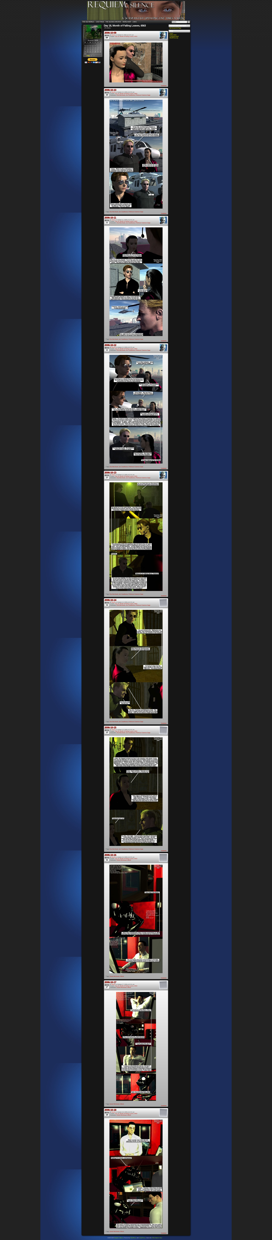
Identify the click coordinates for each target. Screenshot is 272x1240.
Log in (171, 33)
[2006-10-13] (136, 590)
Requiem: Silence (139, 11)
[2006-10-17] (136, 1100)
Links (135, 22)
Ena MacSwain (121, 95)
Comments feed (174, 36)
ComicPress (142, 1237)
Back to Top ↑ (159, 1237)
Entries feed (172, 35)
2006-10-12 (110, 345)
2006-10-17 (110, 982)
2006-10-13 (110, 472)
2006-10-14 (110, 600)
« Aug (87, 55)
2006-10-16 (110, 854)
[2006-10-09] (136, 82)
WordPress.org (173, 38)
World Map (127, 22)
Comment (164, 85)
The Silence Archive (113, 22)
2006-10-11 (110, 217)
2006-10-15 (110, 727)
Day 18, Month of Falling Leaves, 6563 (126, 36)
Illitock (129, 860)
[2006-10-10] (136, 208)
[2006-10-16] (136, 972)
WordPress (133, 1237)
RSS (153, 1237)
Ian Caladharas (130, 95)
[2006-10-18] (136, 1228)
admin (113, 35)
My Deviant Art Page (175, 28)
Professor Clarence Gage (143, 95)
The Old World (88, 22)
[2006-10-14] (136, 718)
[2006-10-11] (136, 335)
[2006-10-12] (136, 463)
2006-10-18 (110, 1109)
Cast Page (100, 22)
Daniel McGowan (122, 860)
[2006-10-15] (136, 845)
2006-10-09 (110, 32)
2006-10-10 (110, 89)
